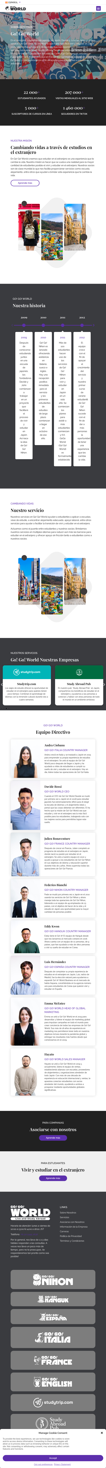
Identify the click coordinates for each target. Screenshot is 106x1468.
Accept (53, 1458)
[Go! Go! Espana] (53, 1316)
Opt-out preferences (43, 1464)
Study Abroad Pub (26, 684)
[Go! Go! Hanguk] (53, 1299)
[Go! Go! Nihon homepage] (30, 1213)
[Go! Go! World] (53, 1279)
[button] (101, 1432)
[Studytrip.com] (53, 1360)
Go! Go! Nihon (79, 684)
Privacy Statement (62, 1464)
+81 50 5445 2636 (29, 1234)
